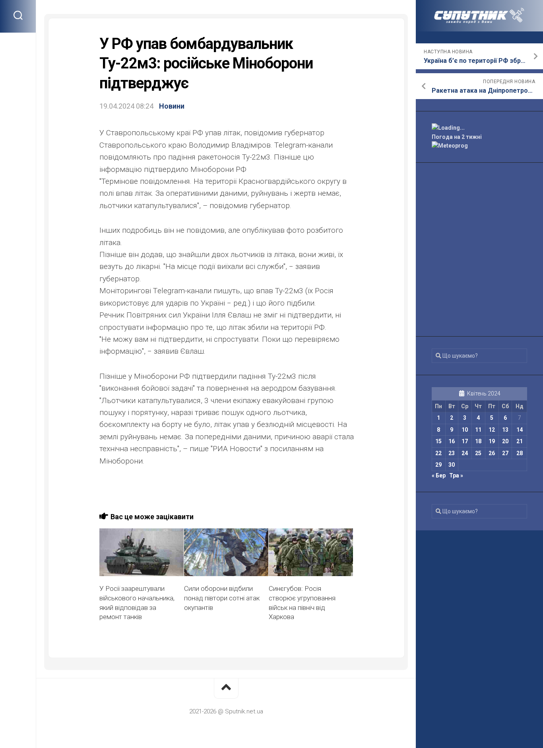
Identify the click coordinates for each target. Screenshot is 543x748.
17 (465, 441)
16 (451, 441)
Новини (171, 106)
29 (438, 465)
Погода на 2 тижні (457, 137)
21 (519, 441)
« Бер (439, 475)
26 (492, 453)
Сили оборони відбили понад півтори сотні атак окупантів (222, 598)
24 (465, 453)
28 (519, 453)
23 (451, 453)
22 (438, 453)
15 (438, 441)
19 (492, 441)
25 (478, 453)
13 (505, 430)
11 (478, 430)
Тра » (456, 475)
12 (492, 430)
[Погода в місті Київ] (479, 127)
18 (478, 441)
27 (505, 453)
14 (519, 430)
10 (465, 430)
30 (451, 465)
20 (505, 441)
